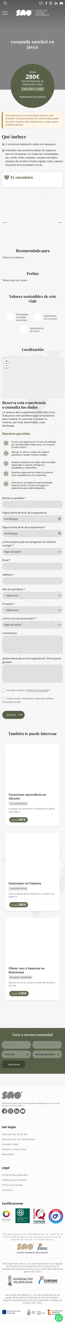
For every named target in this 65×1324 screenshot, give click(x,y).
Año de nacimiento (13, 589)
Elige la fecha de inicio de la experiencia (24, 512)
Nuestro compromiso (14, 1149)
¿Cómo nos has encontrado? (19, 618)
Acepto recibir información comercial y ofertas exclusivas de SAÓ (28, 700)
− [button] (7, 366)
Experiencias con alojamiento (18, 1139)
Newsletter (8, 1154)
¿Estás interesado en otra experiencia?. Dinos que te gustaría (31, 660)
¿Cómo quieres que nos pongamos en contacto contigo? (29, 543)
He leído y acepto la (28, 690)
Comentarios (9, 633)
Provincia (8, 604)
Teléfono (8, 574)
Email (6, 560)
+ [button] (7, 361)
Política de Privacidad (38, 690)
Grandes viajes (10, 1144)
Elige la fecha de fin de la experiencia (24, 527)
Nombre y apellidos (14, 498)
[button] (59, 222)
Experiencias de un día (14, 1134)
